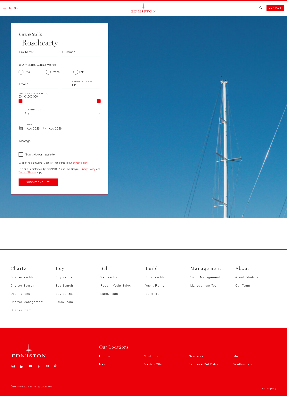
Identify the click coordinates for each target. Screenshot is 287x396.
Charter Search (22, 285)
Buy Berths (64, 293)
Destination (33, 109)
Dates (29, 124)
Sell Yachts (109, 277)
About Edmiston (247, 277)
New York (196, 356)
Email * (23, 84)
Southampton (244, 364)
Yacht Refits (154, 285)
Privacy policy (269, 388)
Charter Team (21, 310)
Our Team (242, 285)
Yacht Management (205, 277)
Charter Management (27, 302)
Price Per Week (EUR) (33, 93)
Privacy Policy (87, 169)
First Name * (26, 52)
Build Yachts (155, 277)
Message (24, 141)
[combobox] (66, 84)
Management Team (205, 285)
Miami (238, 356)
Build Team (154, 293)
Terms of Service (27, 172)
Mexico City (153, 364)
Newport (105, 364)
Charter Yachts (22, 277)
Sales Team (64, 302)
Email (27, 72)
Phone (56, 72)
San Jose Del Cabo (203, 364)
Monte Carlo (153, 356)
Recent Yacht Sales (116, 285)
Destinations (20, 293)
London (104, 356)
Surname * (68, 52)
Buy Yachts (64, 277)
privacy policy (80, 162)
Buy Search (64, 285)
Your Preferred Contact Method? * (39, 64)
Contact (275, 7)
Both (82, 72)
